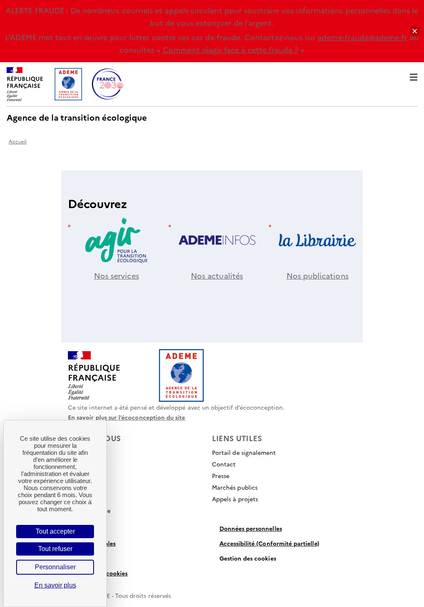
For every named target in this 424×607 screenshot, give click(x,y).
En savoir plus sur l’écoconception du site (127, 417)
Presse (220, 475)
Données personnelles (250, 528)
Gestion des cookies (247, 558)
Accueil (17, 141)
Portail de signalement (244, 452)
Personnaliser (55, 567)
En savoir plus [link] (55, 585)
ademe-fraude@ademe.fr (362, 37)
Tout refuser (55, 548)
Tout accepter (55, 531)
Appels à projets (235, 499)
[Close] (415, 31)
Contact (224, 464)
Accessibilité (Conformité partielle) (269, 543)
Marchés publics (235, 487)
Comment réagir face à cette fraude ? (230, 49)
